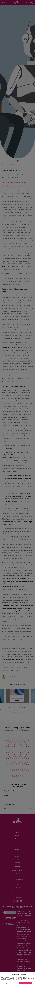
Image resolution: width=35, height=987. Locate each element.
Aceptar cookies (25, 983)
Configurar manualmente (9, 983)
